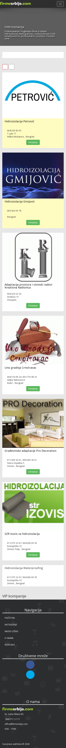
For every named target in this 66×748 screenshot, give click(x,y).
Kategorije (11, 624)
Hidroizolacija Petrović (19, 121)
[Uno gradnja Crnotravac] (33, 340)
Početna (10, 617)
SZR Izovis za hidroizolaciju (22, 534)
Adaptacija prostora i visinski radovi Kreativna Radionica (28, 286)
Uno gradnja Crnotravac (20, 367)
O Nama (9, 638)
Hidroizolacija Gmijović (20, 201)
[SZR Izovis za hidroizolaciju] (33, 506)
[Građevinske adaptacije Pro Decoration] (33, 423)
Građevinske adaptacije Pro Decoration (30, 450)
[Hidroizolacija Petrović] (33, 95)
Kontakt (10, 644)
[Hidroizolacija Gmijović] (33, 176)
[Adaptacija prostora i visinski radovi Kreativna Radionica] (33, 257)
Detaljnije (33, 142)
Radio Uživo (11, 631)
